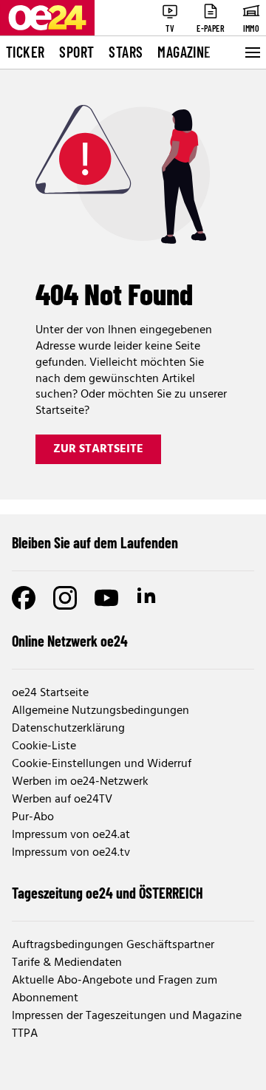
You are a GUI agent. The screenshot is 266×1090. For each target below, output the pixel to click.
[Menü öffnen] (251, 52)
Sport (76, 52)
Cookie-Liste (44, 746)
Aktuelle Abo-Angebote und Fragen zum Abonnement (114, 989)
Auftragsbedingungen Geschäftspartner (113, 945)
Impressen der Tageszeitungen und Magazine (127, 1016)
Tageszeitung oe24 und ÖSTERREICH (107, 893)
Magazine (184, 52)
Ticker (25, 52)
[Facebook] (23, 598)
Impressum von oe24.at (71, 835)
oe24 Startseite (50, 693)
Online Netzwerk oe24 (70, 641)
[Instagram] (65, 598)
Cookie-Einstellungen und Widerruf (101, 764)
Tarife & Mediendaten (67, 963)
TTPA (25, 1033)
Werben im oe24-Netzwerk (80, 781)
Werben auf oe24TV (62, 799)
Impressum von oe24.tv (71, 852)
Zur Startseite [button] (98, 449)
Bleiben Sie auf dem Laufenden (95, 542)
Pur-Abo (33, 817)
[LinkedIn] (148, 598)
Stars (126, 52)
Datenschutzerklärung (68, 728)
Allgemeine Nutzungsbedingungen (100, 711)
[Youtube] (106, 598)
